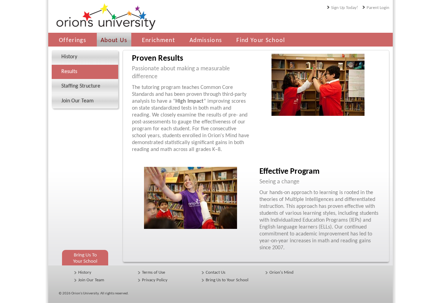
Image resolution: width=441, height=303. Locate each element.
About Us (114, 40)
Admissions (205, 40)
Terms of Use (153, 272)
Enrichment (158, 40)
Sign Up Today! (344, 8)
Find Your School (260, 40)
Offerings (72, 40)
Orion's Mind (281, 272)
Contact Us (215, 272)
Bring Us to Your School (227, 280)
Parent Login (378, 8)
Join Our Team (91, 280)
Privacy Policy (154, 280)
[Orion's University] (105, 30)
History (84, 272)
